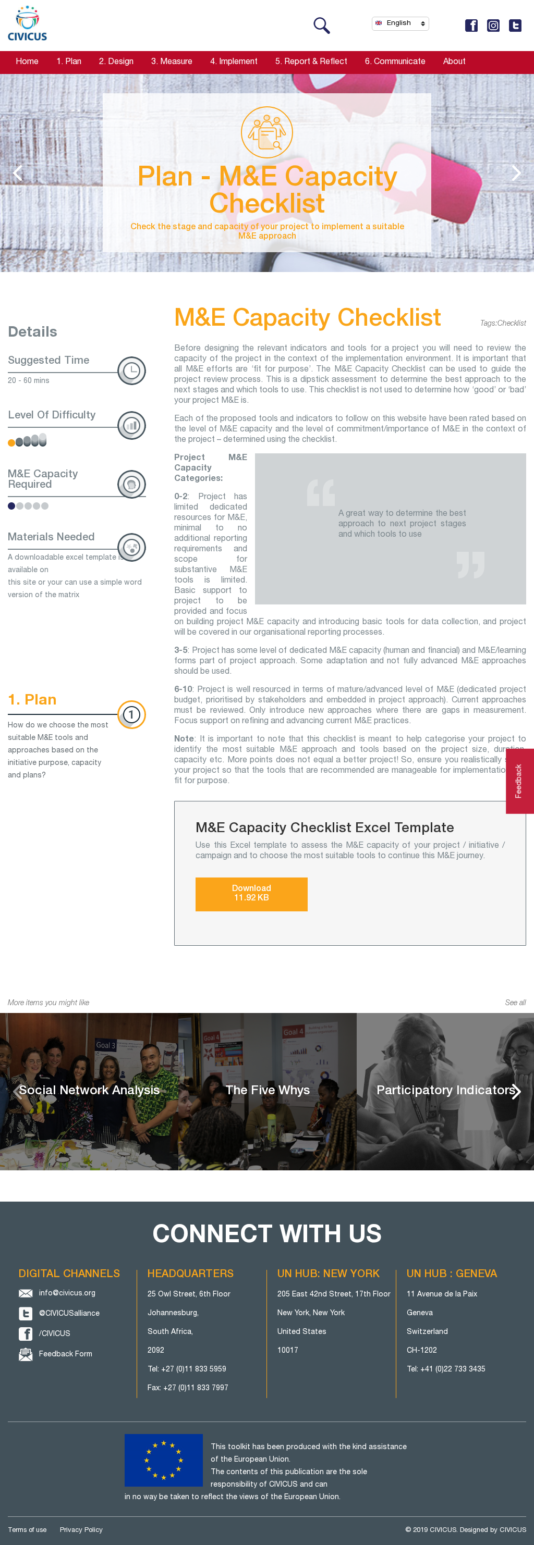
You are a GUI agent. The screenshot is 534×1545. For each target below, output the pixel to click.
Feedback (519, 781)
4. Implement (234, 62)
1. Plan (68, 62)
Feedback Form (65, 1354)
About (454, 62)
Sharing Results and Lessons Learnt (516, 173)
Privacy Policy (81, 1530)
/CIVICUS (54, 1334)
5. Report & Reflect (311, 62)
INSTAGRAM (493, 25)
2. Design (116, 62)
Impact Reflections (17, 173)
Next (516, 1091)
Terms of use (27, 1530)
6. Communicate (395, 62)
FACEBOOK (471, 25)
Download (251, 894)
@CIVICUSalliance (69, 1314)
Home (27, 62)
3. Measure (171, 62)
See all (515, 1003)
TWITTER (515, 25)
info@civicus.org (67, 1293)
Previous (17, 1091)
